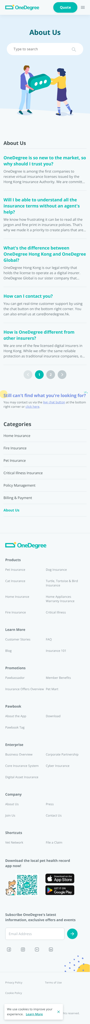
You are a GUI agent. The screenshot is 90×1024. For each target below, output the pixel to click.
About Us (12, 804)
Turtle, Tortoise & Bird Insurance (62, 583)
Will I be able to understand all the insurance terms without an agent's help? (41, 206)
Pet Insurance (15, 570)
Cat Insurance (15, 581)
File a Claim (54, 843)
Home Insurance (17, 597)
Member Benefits (58, 678)
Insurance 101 (56, 651)
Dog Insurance (56, 570)
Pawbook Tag (14, 727)
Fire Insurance (15, 612)
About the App (15, 716)
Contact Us (54, 815)
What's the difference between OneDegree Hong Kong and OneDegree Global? (44, 254)
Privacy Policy (13, 982)
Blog (8, 651)
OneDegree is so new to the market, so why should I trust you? (44, 161)
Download (53, 716)
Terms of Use (53, 982)
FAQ (49, 639)
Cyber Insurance (57, 766)
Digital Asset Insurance (21, 777)
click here (32, 407)
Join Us (10, 815)
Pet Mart (52, 689)
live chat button (54, 402)
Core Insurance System (22, 766)
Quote (65, 7)
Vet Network (14, 843)
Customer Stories (17, 639)
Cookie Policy (13, 993)
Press (50, 804)
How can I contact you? (28, 296)
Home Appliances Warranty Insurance (60, 599)
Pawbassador (15, 678)
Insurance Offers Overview (24, 689)
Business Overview (19, 754)
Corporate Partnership (62, 754)
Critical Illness (56, 612)
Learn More (34, 1014)
